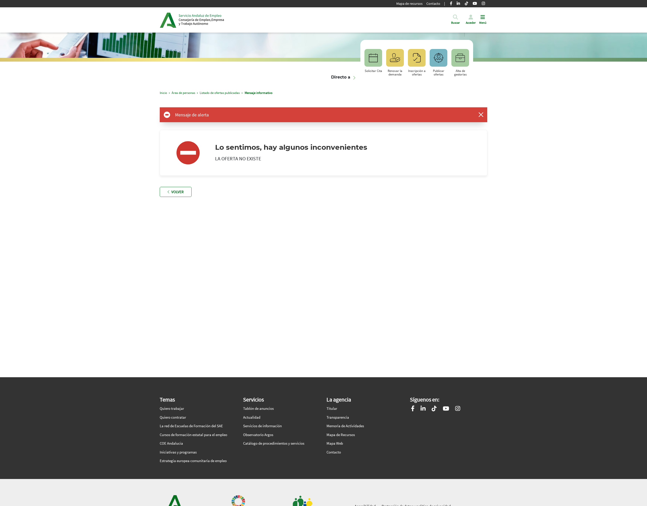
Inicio (201, 20)
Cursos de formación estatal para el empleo (193, 434)
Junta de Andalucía (168, 20)
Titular (332, 408)
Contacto (433, 3)
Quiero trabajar (172, 408)
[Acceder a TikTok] (434, 409)
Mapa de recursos (409, 3)
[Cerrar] (481, 114)
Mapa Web (335, 443)
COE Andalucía (171, 443)
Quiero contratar (173, 417)
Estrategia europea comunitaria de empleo (193, 460)
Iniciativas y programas (178, 452)
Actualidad (251, 417)
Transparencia (338, 417)
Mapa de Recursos (341, 434)
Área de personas (183, 93)
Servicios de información (262, 425)
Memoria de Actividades (345, 425)
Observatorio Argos (258, 434)
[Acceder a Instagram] (457, 409)
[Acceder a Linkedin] (423, 409)
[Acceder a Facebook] (412, 409)
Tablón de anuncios (258, 408)
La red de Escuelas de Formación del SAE (191, 425)
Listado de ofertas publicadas (220, 93)
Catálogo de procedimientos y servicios (273, 443)
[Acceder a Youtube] (446, 409)
